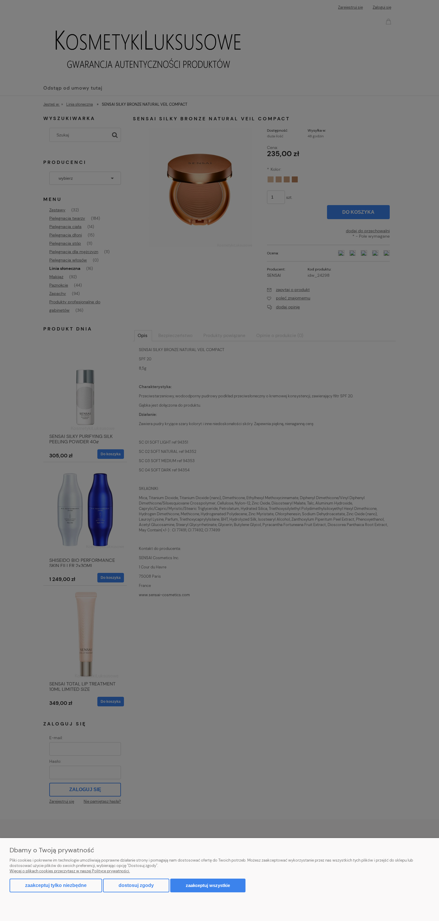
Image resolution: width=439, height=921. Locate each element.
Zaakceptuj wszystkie (208, 885)
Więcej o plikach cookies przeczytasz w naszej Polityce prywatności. (70, 871)
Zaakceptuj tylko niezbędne (56, 885)
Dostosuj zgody (136, 885)
